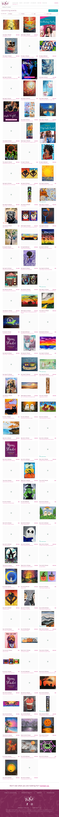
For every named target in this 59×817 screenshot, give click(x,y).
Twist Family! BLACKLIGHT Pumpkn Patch (10, 78)
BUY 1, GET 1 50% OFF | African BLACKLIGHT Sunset (29, 312)
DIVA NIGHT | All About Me (44, 163)
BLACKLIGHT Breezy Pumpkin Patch (9, 142)
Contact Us (36, 808)
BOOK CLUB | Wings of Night (8, 715)
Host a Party (27, 2)
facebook (27, 804)
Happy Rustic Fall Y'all (43, 396)
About (39, 792)
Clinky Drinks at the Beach (26, 248)
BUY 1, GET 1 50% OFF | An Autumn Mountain (29, 36)
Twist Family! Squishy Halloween (9, 672)
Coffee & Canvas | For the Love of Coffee (28, 375)
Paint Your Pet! (5, 227)
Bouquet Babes (42, 566)
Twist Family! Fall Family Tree (44, 694)
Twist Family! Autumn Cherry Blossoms (28, 99)
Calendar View (53, 10)
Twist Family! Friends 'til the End (45, 524)
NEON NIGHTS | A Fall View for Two (27, 333)
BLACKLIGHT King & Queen (26, 290)
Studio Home (15, 2)
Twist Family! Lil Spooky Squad (8, 503)
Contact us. (44, 786)
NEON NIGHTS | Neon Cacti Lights (9, 163)
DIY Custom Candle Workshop (8, 375)
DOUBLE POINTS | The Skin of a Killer (46, 460)
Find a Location (10, 792)
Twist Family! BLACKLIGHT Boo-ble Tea (46, 439)
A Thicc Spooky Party (25, 524)
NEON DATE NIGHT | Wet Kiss (8, 481)
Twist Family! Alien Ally (7, 333)
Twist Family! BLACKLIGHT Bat (44, 503)
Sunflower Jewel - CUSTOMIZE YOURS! (28, 184)
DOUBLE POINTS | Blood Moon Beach (46, 545)
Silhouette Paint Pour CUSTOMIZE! (9, 184)
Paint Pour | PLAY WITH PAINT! (8, 269)
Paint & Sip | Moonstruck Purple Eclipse (28, 736)
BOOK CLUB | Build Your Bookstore (9, 290)
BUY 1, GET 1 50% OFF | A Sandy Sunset (28, 396)
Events (20, 2)
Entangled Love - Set (7, 36)
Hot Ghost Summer (6, 545)
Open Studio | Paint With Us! (8, 694)
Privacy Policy (23, 808)
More (38, 2)
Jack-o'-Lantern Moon (43, 736)
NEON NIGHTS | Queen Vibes (44, 651)
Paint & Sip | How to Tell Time (26, 354)
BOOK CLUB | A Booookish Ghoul (27, 545)
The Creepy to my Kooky (25, 609)
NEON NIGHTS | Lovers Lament (26, 439)
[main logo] (5, 1)
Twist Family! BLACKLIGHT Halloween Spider (47, 757)
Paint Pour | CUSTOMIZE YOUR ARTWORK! (47, 78)
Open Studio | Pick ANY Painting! (9, 460)
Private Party (27, 792)
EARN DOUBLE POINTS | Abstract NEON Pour (47, 290)
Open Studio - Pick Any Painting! (9, 205)
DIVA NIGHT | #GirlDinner (43, 227)
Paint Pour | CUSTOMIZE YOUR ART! (27, 460)
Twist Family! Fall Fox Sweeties (45, 418)
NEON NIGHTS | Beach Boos (8, 736)
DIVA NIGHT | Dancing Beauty (26, 269)
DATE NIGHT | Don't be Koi (44, 57)
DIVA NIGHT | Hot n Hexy (25, 503)
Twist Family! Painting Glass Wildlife (27, 57)
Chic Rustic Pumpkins (25, 651)
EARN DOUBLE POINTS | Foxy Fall (45, 205)
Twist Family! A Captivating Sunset (45, 354)
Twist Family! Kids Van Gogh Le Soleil (46, 184)
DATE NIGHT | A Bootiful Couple (26, 418)
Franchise (44, 2)
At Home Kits (33, 2)
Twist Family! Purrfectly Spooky (8, 418)
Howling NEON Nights (25, 630)
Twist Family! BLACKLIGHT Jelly (26, 163)
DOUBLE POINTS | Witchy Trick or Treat (46, 715)
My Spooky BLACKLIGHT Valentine (27, 672)
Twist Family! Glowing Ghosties (45, 609)
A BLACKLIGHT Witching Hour (8, 566)
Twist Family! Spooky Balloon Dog (9, 757)
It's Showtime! (23, 205)
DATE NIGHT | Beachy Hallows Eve (27, 757)
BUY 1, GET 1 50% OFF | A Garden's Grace (28, 142)
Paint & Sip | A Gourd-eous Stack (27, 481)
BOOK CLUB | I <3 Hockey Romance (9, 57)
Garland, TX (15, 4)
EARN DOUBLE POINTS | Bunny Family (46, 375)
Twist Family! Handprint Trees (8, 248)
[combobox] (13, 14)
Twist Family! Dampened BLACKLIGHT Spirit (47, 672)
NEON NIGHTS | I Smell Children (26, 566)
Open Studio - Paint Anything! (8, 354)
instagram (32, 804)
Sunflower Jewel (6, 609)
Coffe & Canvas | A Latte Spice (26, 715)
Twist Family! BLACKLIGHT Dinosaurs (46, 333)
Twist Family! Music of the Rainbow (45, 248)
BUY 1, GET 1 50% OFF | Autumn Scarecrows (29, 227)
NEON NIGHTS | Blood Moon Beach (9, 99)
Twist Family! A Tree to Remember (45, 269)
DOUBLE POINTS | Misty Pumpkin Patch (46, 630)
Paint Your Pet (5, 396)
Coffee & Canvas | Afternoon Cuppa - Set (46, 99)
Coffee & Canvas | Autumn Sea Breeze (10, 439)
